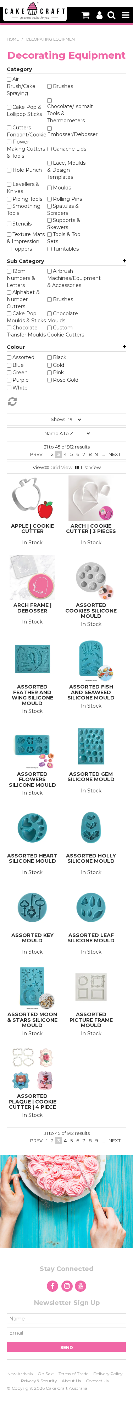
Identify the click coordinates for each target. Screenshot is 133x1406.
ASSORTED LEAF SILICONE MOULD (91, 938)
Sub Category (25, 261)
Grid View (61, 467)
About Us (71, 1380)
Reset (62, 401)
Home (13, 39)
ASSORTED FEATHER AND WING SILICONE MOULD (32, 695)
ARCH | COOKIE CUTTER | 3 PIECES (91, 528)
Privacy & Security (39, 1380)
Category (19, 69)
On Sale (46, 1373)
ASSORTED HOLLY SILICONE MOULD (91, 858)
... (103, 454)
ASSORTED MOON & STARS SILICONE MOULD (32, 1020)
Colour (16, 347)
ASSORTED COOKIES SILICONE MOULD (91, 610)
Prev (36, 454)
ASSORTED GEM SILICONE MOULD (91, 777)
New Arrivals (20, 1373)
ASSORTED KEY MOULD (32, 938)
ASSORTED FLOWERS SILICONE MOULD (32, 779)
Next (115, 454)
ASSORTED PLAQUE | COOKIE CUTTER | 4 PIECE (32, 1101)
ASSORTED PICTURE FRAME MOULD (91, 1020)
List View (91, 467)
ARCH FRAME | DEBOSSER (32, 608)
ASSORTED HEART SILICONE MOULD (32, 858)
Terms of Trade (73, 1373)
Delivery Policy (107, 1373)
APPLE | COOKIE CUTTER (32, 528)
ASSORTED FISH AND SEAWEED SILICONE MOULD (91, 692)
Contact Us (97, 1380)
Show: (58, 419)
